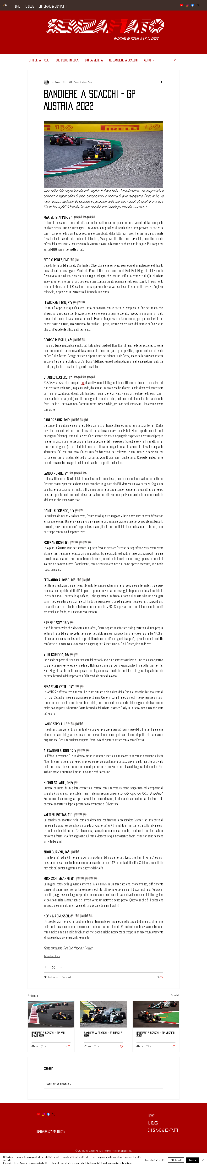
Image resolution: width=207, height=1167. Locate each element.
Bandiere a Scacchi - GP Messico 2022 (155, 1034)
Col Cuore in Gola (67, 60)
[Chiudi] (203, 1160)
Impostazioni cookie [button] (155, 1160)
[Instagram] (187, 5)
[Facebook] (192, 5)
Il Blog (153, 1123)
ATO (143, 26)
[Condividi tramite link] (61, 967)
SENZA (76, 26)
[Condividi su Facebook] (45, 967)
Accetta (192, 1160)
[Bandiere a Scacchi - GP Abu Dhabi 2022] (51, 1014)
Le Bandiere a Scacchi (123, 60)
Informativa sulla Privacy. (121, 1150)
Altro (147, 60)
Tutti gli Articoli (38, 60)
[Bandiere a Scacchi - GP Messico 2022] (156, 1014)
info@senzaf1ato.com (50, 1131)
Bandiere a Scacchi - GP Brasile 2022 (103, 1034)
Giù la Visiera (94, 60)
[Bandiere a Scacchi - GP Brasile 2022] (103, 1014)
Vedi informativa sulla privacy (117, 1163)
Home (151, 1115)
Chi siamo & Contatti (163, 1130)
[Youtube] (181, 5)
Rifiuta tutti (176, 1160)
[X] (198, 5)
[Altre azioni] (161, 82)
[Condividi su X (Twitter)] (53, 967)
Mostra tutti (175, 995)
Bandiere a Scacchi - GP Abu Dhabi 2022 (48, 1034)
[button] (175, 60)
